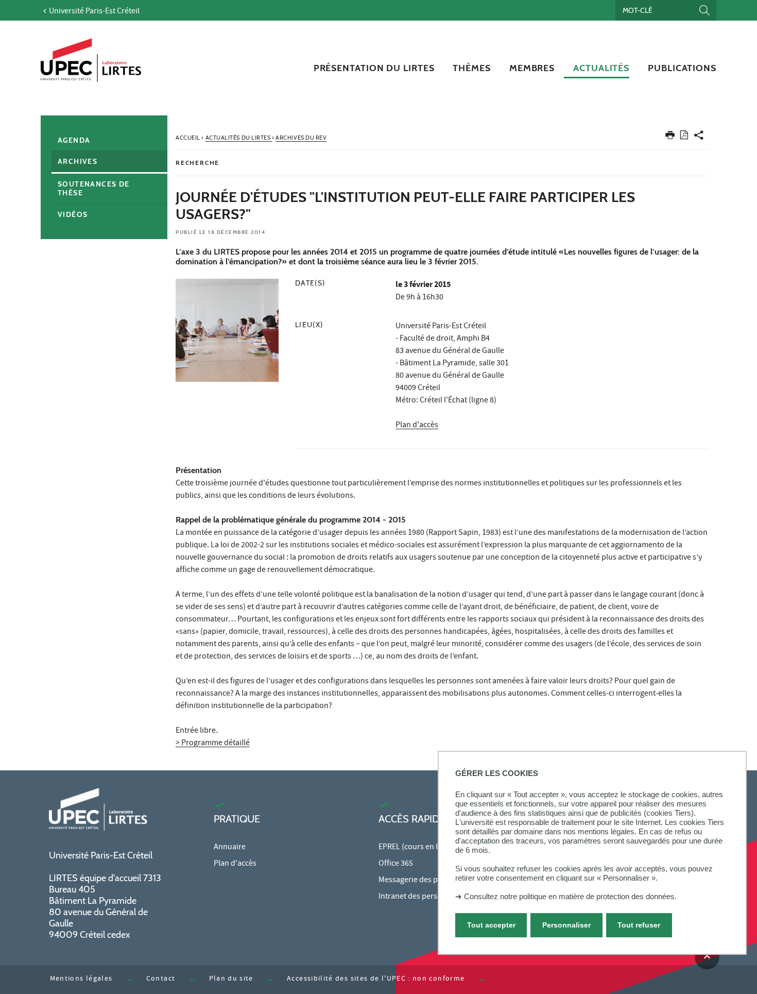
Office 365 (395, 864)
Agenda (74, 140)
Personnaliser (566, 924)
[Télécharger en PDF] (684, 137)
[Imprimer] (670, 137)
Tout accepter (491, 924)
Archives (77, 161)
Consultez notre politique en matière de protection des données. (570, 896)
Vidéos (73, 214)
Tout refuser (638, 924)
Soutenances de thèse (94, 188)
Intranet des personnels (419, 897)
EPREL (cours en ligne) (416, 847)
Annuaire (230, 847)
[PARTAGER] (698, 137)
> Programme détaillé (213, 743)
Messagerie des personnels (425, 880)
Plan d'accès (416, 425)
